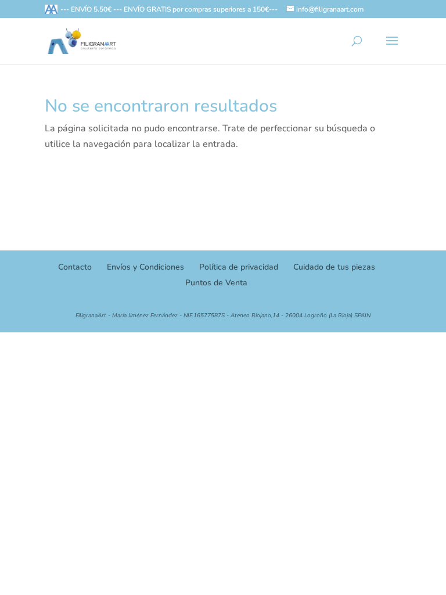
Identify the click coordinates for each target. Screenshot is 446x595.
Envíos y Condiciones (145, 267)
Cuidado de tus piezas (334, 267)
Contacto (75, 267)
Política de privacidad (238, 267)
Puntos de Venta (216, 282)
